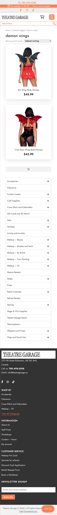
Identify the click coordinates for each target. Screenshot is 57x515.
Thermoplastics (13, 324)
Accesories (6, 394)
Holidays (28, 227)
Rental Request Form (10, 469)
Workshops (6, 434)
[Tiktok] (33, 10)
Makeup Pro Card (9, 455)
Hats (28, 220)
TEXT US (48, 508)
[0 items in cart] (28, 169)
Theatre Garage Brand (17, 317)
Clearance (11, 187)
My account (6, 444)
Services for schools (10, 460)
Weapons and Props (28, 331)
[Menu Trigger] (51, 17)
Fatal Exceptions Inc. (28, 511)
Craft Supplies (28, 201)
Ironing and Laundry (16, 233)
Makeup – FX (28, 266)
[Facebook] (20, 10)
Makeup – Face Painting (28, 259)
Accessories (28, 181)
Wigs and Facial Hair (28, 337)
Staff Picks (6, 429)
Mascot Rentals (13, 272)
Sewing (28, 305)
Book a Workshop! (9, 474)
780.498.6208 (28, 2)
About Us (5, 424)
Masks (28, 279)
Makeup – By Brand (28, 253)
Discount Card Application (13, 465)
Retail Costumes (28, 292)
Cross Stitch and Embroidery (28, 207)
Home (8, 30)
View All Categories (10, 413)
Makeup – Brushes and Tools (28, 246)
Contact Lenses (28, 194)
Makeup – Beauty (28, 240)
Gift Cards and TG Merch (18, 213)
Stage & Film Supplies (17, 311)
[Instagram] (27, 10)
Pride (9, 285)
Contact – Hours (8, 439)
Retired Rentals (13, 298)
